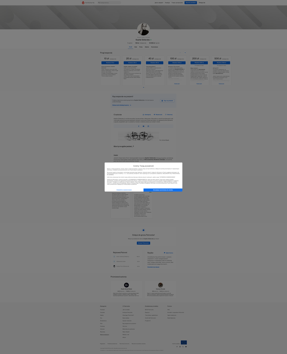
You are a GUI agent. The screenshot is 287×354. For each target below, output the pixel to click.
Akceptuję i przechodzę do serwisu (163, 190)
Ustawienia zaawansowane (124, 190)
